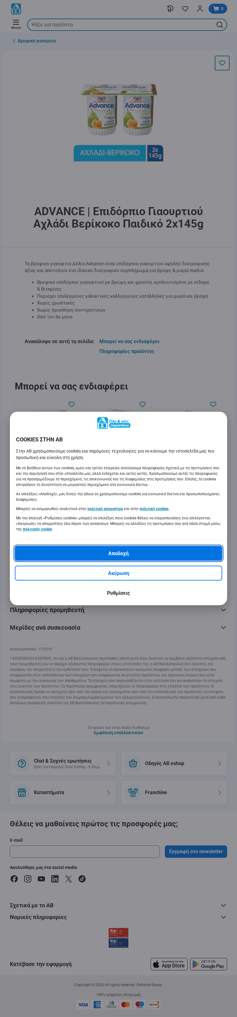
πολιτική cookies (153, 509)
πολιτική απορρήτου (105, 509)
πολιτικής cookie (37, 529)
